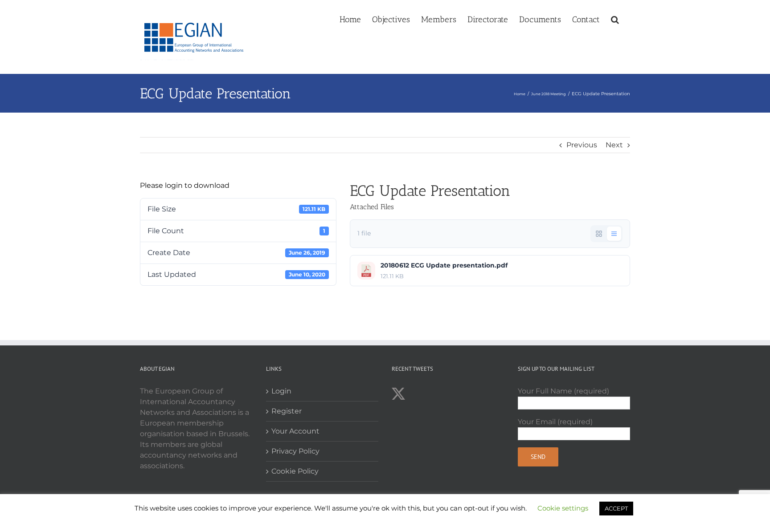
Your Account (295, 431)
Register (286, 411)
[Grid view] (599, 234)
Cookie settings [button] (562, 508)
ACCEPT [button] (616, 508)
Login (281, 391)
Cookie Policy (295, 471)
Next (614, 145)
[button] (615, 18)
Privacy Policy (295, 451)
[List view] (614, 234)
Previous (581, 145)
